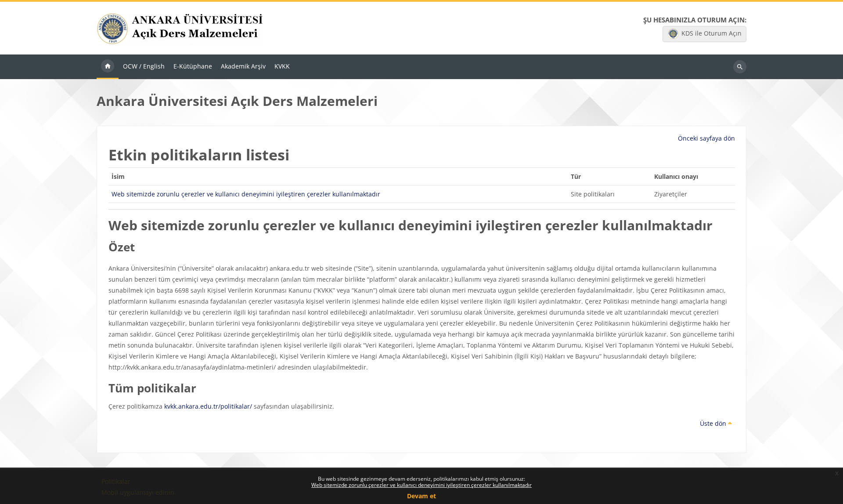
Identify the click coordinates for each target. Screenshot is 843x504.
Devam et (421, 496)
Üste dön (714, 423)
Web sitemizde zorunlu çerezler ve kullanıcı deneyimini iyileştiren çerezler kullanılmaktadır (421, 485)
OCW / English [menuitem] (144, 66)
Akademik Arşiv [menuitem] (243, 66)
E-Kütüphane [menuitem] (192, 66)
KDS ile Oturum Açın (711, 33)
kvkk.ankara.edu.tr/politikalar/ (208, 406)
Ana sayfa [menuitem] (108, 66)
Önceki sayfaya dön (706, 138)
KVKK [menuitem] (282, 66)
